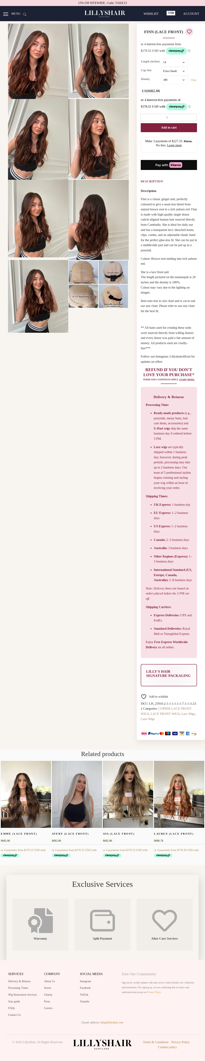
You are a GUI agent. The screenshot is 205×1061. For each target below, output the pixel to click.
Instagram (85, 981)
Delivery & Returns (19, 981)
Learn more (174, 145)
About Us (49, 981)
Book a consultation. (113, 3)
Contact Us (14, 1014)
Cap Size (146, 70)
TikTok (84, 994)
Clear (193, 79)
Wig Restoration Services (22, 994)
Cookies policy (167, 1047)
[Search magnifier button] (24, 14)
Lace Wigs (188, 713)
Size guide (14, 1001)
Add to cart (169, 127)
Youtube (84, 1001)
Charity (48, 994)
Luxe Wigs (148, 719)
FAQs (11, 1008)
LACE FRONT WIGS (165, 713)
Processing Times (18, 987)
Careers (48, 1008)
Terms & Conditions (156, 1042)
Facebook (85, 987)
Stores (47, 987)
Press (47, 1001)
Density (145, 79)
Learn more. (187, 379)
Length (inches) (150, 61)
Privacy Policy (154, 992)
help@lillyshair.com (111, 1022)
